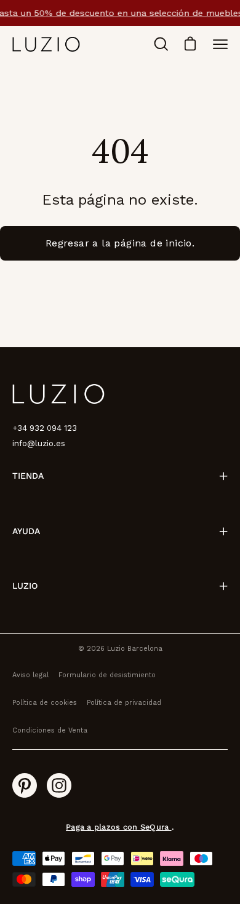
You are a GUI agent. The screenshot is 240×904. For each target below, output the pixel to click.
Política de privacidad (124, 703)
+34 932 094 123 (44, 428)
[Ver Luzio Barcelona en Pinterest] (24, 785)
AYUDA (26, 531)
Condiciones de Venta (49, 730)
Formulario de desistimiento (107, 675)
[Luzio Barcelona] (46, 44)
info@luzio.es (38, 443)
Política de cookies (44, 703)
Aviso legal (30, 675)
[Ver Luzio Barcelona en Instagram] (59, 785)
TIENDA (28, 476)
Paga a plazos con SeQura (118, 826)
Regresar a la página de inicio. (120, 243)
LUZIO (25, 586)
